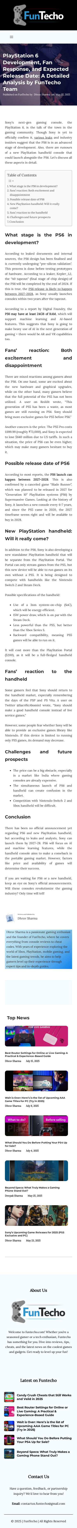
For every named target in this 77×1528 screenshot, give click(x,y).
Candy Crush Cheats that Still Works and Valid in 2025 (44, 1397)
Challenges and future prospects (30, 217)
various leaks (43, 137)
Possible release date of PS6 (27, 199)
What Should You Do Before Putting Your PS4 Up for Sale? (36, 1144)
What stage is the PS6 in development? (33, 186)
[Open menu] (11, 36)
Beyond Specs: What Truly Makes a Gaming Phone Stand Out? (32, 1189)
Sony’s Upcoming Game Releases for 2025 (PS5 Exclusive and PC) (34, 1234)
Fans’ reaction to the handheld (29, 212)
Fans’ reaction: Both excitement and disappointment (32, 193)
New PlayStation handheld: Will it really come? (35, 206)
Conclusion (16, 221)
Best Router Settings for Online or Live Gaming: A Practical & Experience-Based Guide (36, 1054)
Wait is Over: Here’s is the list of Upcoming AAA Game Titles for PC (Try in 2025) (35, 1099)
